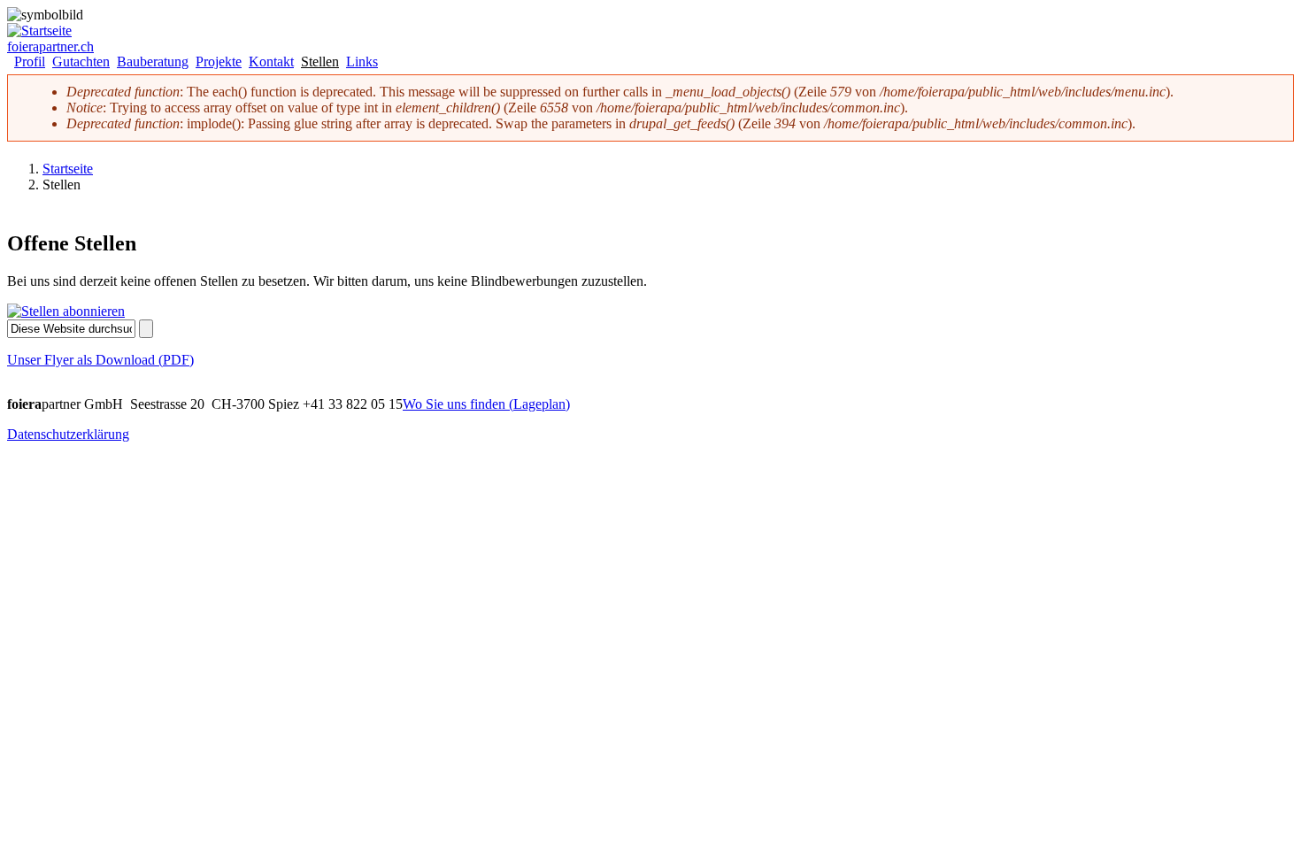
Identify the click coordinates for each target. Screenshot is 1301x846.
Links (362, 62)
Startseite (67, 168)
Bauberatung (153, 62)
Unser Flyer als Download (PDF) (100, 359)
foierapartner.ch (50, 46)
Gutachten (81, 62)
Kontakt (271, 62)
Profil (29, 62)
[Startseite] (39, 30)
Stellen (320, 62)
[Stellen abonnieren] (66, 311)
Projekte (219, 62)
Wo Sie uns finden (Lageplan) (486, 403)
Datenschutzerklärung (68, 434)
